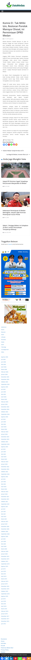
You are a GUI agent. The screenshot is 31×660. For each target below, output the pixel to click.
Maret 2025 (4, 399)
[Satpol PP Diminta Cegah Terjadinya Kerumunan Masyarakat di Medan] (15, 170)
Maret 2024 (4, 429)
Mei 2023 (3, 454)
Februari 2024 (4, 431)
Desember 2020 (5, 526)
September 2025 (5, 384)
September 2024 (5, 414)
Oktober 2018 (4, 591)
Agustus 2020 (4, 536)
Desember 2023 (5, 436)
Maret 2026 (4, 369)
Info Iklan (3, 643)
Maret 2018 (4, 608)
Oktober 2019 (4, 561)
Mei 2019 (3, 574)
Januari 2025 (4, 404)
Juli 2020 (3, 539)
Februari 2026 (4, 372)
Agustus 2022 (4, 476)
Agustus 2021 (4, 506)
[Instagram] (14, 144)
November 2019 (5, 559)
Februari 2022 (4, 491)
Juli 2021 (3, 509)
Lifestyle (3, 337)
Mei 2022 (3, 484)
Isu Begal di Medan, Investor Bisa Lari (17, 154)
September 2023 (5, 444)
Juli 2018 (3, 598)
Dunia (2, 329)
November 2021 (5, 499)
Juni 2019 (3, 571)
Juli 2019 (3, 569)
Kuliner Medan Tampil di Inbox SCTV (13, 150)
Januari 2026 (4, 374)
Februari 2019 (4, 581)
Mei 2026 (3, 364)
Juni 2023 (3, 451)
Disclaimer (4, 639)
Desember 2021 (5, 496)
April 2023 (3, 456)
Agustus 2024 (4, 416)
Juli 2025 (3, 389)
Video (2, 352)
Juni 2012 (3, 623)
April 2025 (3, 397)
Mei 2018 (3, 603)
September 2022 (5, 474)
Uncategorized (5, 349)
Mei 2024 (3, 424)
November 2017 (5, 618)
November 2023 (5, 439)
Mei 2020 (3, 544)
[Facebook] (4, 144)
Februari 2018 (4, 611)
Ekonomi (3, 332)
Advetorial (3, 327)
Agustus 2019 (4, 566)
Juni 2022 (3, 481)
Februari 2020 (4, 551)
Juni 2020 (3, 541)
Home (2, 641)
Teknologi (3, 347)
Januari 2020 (4, 554)
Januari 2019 (4, 584)
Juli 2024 (3, 419)
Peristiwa (5, 19)
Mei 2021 (3, 514)
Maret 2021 (4, 519)
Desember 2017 (5, 616)
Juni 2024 (3, 421)
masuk (10, 244)
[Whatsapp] (11, 144)
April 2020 (3, 546)
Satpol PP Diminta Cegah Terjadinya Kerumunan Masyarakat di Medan (15, 182)
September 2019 (5, 564)
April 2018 (3, 606)
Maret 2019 (4, 579)
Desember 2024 (5, 407)
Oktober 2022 (4, 471)
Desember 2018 (5, 586)
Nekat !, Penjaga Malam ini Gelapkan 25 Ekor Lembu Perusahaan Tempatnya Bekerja (15, 227)
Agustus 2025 (4, 387)
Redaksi (3, 652)
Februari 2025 (4, 402)
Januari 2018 (4, 613)
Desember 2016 (5, 621)
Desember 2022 (5, 466)
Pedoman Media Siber (7, 648)
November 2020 (5, 529)
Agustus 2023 (4, 446)
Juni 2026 (3, 362)
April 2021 (3, 516)
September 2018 (5, 593)
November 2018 (5, 589)
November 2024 (5, 409)
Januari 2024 (4, 434)
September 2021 (5, 504)
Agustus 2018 (4, 596)
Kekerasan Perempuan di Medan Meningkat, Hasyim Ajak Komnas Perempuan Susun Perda (14, 212)
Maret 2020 (4, 549)
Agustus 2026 (4, 357)
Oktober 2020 (4, 531)
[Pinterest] (9, 144)
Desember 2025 (5, 377)
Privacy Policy (5, 650)
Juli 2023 (3, 449)
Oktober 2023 (4, 441)
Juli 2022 (3, 479)
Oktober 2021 (4, 501)
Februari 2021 (4, 521)
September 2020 (5, 534)
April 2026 (3, 367)
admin (12, 38)
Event (2, 334)
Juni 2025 (3, 392)
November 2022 (5, 469)
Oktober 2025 (4, 382)
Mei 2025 (3, 394)
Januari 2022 (4, 494)
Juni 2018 (3, 601)
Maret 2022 (4, 489)
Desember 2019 (5, 556)
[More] (16, 144)
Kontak (3, 645)
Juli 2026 (3, 359)
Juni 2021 (3, 511)
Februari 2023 (4, 461)
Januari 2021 (4, 524)
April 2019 (3, 576)
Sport (2, 344)
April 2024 (3, 426)
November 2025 (5, 379)
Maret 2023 (4, 459)
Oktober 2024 (4, 411)
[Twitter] (6, 144)
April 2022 (3, 486)
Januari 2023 (4, 464)
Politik (2, 342)
